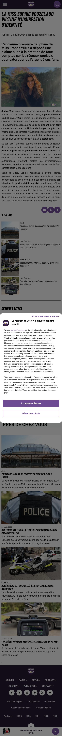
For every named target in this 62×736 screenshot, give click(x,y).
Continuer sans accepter (45, 316)
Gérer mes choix (31, 413)
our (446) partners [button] (18, 330)
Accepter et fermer (31, 403)
